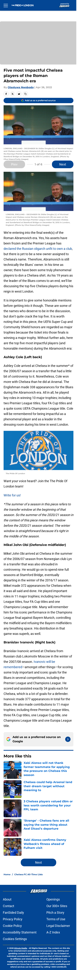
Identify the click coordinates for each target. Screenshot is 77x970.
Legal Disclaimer (58, 926)
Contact (8, 906)
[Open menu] (6, 5)
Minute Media (20, 948)
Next (62, 164)
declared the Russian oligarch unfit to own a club (38, 249)
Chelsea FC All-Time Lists (28, 874)
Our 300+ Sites (56, 906)
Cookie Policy (12, 926)
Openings (53, 899)
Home (7, 874)
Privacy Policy (12, 919)
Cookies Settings (15, 939)
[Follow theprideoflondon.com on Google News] (68, 739)
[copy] (25, 93)
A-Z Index (53, 932)
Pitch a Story (55, 912)
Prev (14, 164)
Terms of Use (55, 919)
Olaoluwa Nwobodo (21, 87)
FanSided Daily (13, 912)
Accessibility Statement (20, 932)
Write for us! (12, 495)
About (7, 899)
